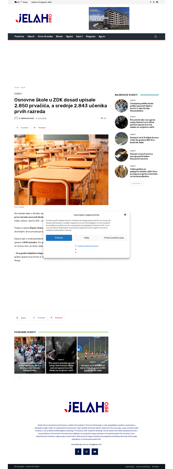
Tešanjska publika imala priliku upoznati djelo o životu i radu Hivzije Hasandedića (29, 367)
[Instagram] (153, 2)
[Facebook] (150, 2)
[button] (125, 214)
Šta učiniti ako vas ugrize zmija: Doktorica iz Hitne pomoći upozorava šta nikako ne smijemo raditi (61, 367)
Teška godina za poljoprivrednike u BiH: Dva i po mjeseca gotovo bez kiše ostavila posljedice (143, 173)
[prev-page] (16, 378)
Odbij (86, 237)
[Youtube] (157, 2)
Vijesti (23, 87)
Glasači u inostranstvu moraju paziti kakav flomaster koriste (141, 156)
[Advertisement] (86, 63)
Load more (136, 183)
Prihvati (59, 237)
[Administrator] (16, 118)
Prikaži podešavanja (114, 237)
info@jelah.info (95, 444)
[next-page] (20, 378)
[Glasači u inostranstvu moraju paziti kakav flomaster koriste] (121, 155)
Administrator (27, 118)
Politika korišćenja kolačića (88, 246)
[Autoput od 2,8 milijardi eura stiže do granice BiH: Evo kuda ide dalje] (92, 355)
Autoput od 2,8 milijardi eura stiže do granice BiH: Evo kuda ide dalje (93, 368)
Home (16, 87)
